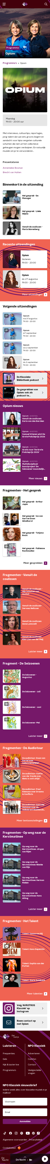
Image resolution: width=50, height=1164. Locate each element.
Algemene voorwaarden (15, 1140)
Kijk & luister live (11, 1065)
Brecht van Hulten (12, 172)
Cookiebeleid (9, 1148)
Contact (32, 1065)
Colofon (32, 1059)
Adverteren (34, 1053)
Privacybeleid (35, 1140)
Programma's (9, 1070)
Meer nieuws (35, 478)
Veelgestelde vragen (34, 1071)
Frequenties (9, 1053)
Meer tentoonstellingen (29, 821)
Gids (5, 1059)
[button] (44, 1158)
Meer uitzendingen (32, 294)
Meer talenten (34, 994)
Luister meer (35, 651)
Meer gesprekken (32, 563)
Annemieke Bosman (13, 168)
